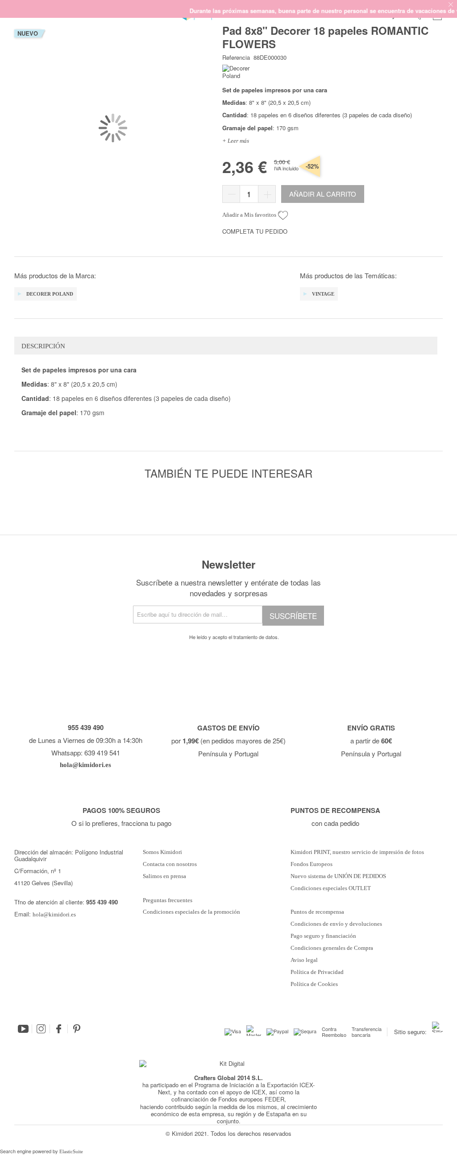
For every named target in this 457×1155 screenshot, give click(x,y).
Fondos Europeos (311, 864)
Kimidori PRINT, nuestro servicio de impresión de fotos (357, 852)
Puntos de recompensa (317, 912)
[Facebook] (59, 1029)
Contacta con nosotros (170, 864)
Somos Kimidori (162, 852)
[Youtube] (23, 1029)
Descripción (43, 346)
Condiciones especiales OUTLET (331, 888)
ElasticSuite (71, 1151)
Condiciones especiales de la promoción (192, 912)
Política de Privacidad (317, 972)
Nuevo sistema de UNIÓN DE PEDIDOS (338, 876)
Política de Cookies (314, 984)
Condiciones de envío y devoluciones (336, 924)
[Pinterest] (77, 1029)
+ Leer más (235, 140)
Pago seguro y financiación (323, 936)
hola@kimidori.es (54, 914)
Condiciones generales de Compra (332, 948)
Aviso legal (304, 960)
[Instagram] (41, 1029)
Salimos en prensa (164, 876)
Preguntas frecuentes (167, 900)
